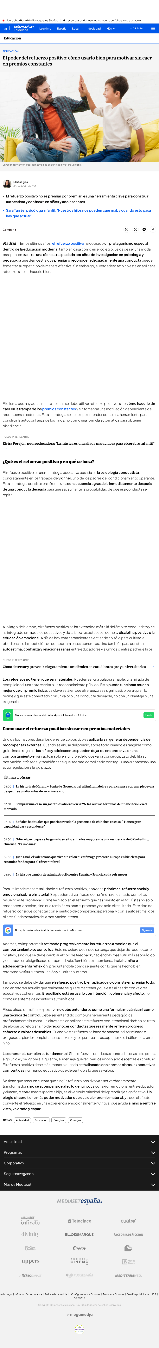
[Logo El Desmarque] (79, 1234)
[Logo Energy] (79, 1248)
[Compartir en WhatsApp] (126, 229)
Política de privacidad (56, 1294)
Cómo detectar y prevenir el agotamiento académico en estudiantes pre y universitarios (74, 667)
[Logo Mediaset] (79, 1203)
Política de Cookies (113, 1294)
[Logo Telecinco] (79, 1221)
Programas (13, 1152)
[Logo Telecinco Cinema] (79, 1261)
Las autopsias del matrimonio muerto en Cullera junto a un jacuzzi (104, 20)
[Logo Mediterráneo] (128, 1275)
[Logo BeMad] (128, 1248)
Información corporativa (28, 1294)
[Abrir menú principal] (153, 28)
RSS (153, 1294)
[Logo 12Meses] (128, 1261)
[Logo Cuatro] (128, 1221)
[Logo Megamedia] (81, 1314)
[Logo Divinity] (30, 1234)
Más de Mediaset (17, 1184)
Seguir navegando (19, 1173)
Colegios (59, 1120)
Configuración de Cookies (85, 1294)
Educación (12, 38)
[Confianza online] (79, 1333)
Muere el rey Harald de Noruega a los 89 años (32, 20)
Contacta (79, 1297)
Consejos (75, 1120)
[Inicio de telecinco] (5, 28)
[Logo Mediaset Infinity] (30, 1221)
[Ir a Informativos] (23, 28)
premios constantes (59, 409)
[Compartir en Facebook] (152, 229)
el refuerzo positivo (68, 243)
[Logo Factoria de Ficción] (128, 1234)
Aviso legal (6, 1294)
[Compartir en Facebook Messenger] (144, 229)
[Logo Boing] (30, 1248)
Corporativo (14, 1163)
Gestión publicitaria (138, 1294)
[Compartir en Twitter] (135, 229)
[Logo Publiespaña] (79, 1275)
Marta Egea (20, 182)
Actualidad (22, 1120)
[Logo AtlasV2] (30, 1275)
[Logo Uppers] (30, 1262)
